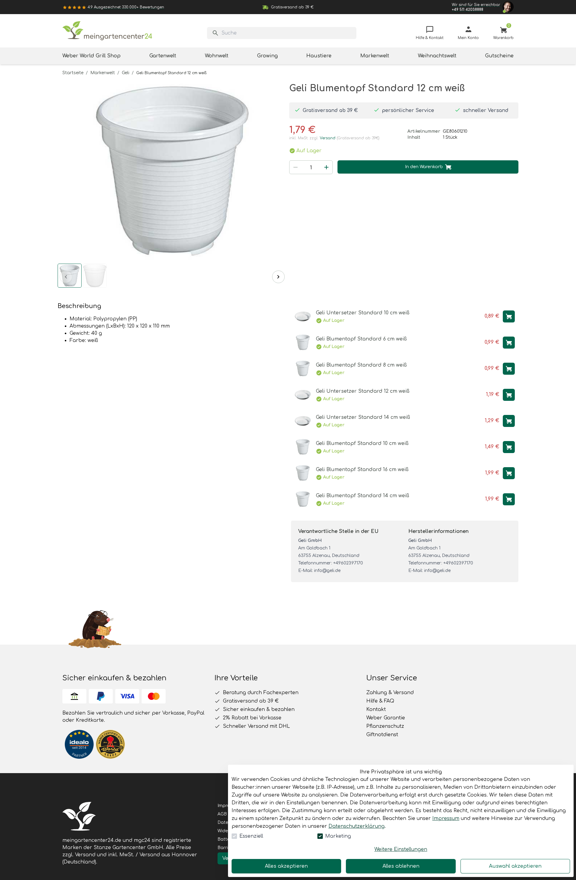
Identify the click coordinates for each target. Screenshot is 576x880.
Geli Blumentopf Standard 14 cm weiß (362, 495)
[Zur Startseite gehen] (107, 30)
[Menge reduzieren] (296, 167)
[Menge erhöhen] (326, 167)
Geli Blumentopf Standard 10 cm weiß (362, 443)
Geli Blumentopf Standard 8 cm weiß (361, 365)
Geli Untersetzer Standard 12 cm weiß (363, 391)
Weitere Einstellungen (400, 849)
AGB (222, 814)
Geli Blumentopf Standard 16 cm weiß (362, 469)
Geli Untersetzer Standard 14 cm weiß (363, 417)
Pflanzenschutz (385, 726)
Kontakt (376, 709)
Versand (327, 138)
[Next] (278, 277)
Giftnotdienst (382, 734)
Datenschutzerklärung (356, 826)
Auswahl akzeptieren (515, 866)
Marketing (338, 836)
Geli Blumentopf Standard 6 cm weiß (361, 339)
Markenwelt (102, 73)
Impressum (445, 818)
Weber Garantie (385, 718)
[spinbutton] (311, 168)
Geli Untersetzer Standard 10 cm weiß (363, 313)
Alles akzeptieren (286, 866)
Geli (125, 73)
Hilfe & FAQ (380, 701)
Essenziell (251, 836)
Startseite (72, 73)
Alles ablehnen (400, 866)
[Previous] (66, 277)
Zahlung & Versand (390, 692)
